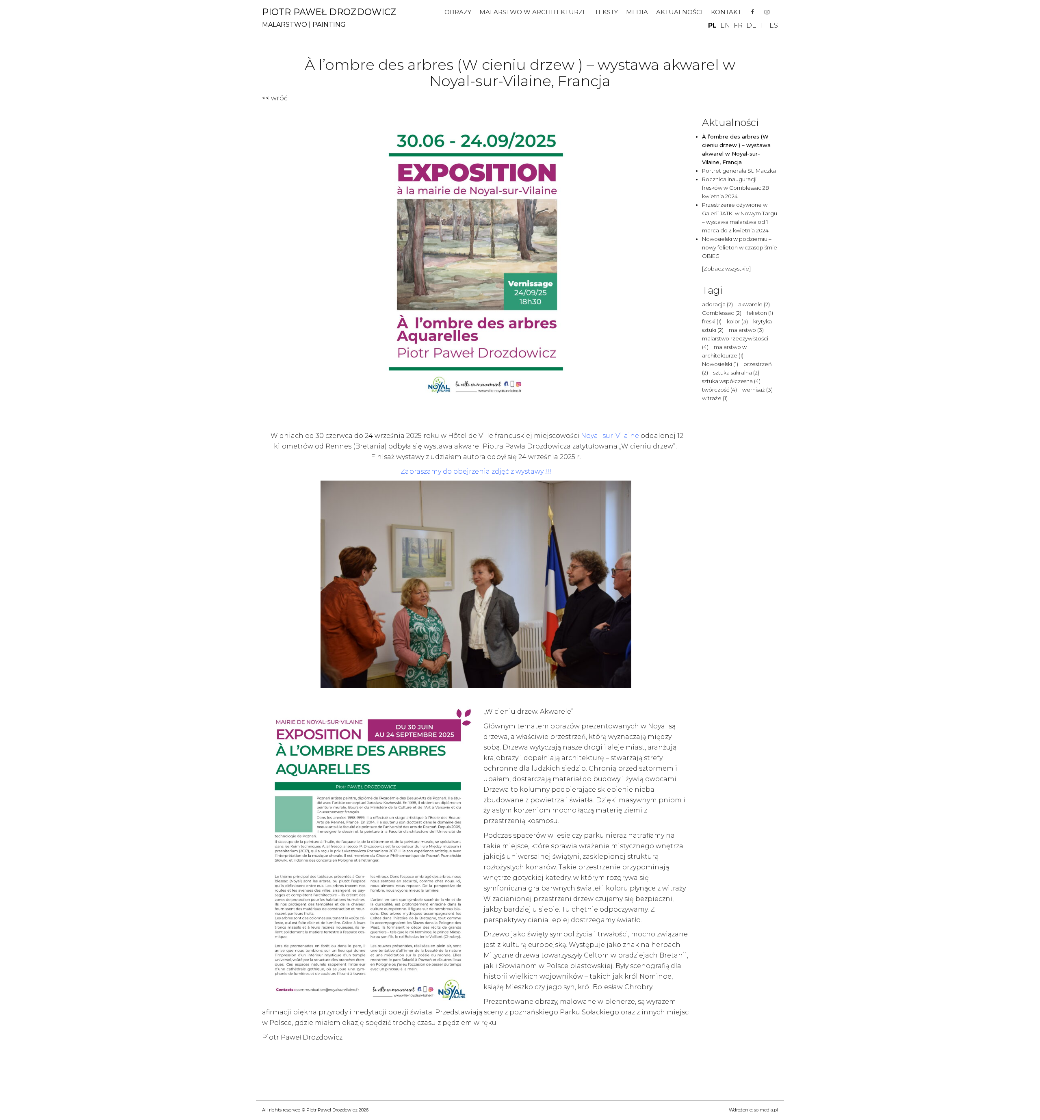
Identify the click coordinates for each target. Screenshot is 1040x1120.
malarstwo (746, 330)
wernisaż (757, 389)
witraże (715, 398)
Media (637, 12)
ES (773, 25)
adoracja (717, 304)
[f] (753, 12)
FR (738, 25)
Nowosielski (720, 364)
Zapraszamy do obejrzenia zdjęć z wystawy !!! (476, 471)
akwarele (754, 304)
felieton (760, 313)
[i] (767, 12)
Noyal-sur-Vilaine (610, 436)
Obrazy (457, 12)
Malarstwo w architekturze (533, 12)
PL (712, 25)
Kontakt (726, 12)
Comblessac (721, 313)
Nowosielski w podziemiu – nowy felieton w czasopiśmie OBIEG (739, 247)
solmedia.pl (766, 1110)
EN (725, 25)
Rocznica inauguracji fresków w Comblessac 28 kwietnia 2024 (735, 187)
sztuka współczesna (731, 381)
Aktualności (679, 12)
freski (712, 321)
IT (763, 25)
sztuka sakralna (736, 372)
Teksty (606, 12)
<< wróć (275, 98)
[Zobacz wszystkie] (726, 268)
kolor (737, 321)
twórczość (719, 389)
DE (751, 25)
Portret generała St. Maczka (739, 170)
